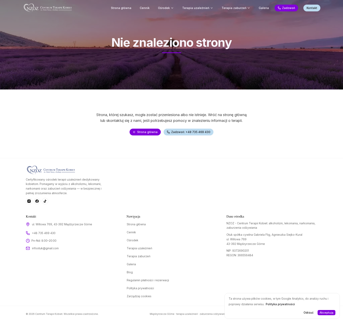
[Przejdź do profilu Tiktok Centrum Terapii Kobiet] (45, 201)
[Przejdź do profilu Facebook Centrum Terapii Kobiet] (37, 201)
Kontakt (312, 8)
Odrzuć (309, 312)
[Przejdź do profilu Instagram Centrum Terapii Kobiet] (29, 201)
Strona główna (147, 132)
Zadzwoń (288, 8)
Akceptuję (326, 312)
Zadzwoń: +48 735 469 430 (190, 132)
